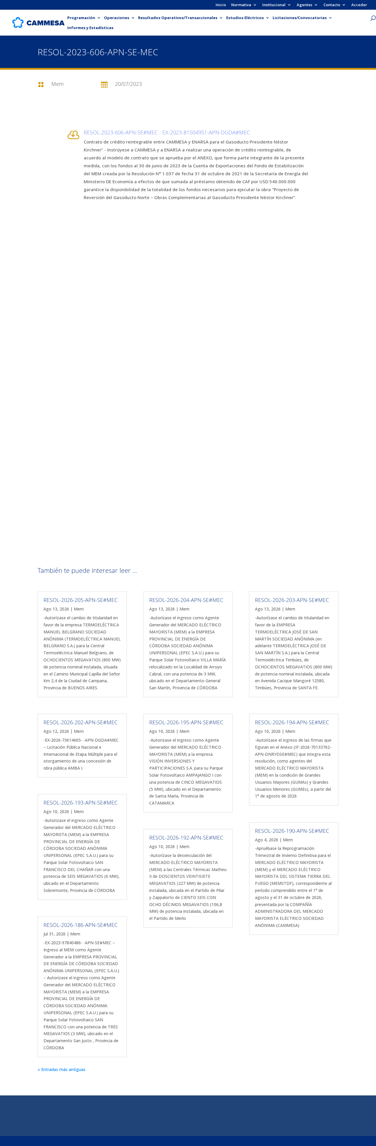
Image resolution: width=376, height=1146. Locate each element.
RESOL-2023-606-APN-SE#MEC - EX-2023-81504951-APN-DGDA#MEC (167, 132)
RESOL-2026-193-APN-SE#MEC (80, 802)
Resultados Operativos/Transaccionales (177, 18)
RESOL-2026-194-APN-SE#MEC (292, 722)
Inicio (221, 5)
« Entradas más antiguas (61, 1069)
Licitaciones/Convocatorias (300, 18)
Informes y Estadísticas (90, 28)
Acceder (359, 5)
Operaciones (116, 18)
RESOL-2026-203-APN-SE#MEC (292, 599)
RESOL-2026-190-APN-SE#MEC (292, 830)
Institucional (274, 5)
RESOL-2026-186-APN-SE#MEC (80, 924)
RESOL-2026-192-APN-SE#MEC (186, 837)
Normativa (241, 5)
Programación (81, 18)
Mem (79, 609)
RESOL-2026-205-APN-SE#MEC (80, 599)
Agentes (304, 5)
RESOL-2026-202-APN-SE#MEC (80, 722)
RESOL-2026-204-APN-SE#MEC (186, 599)
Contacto (331, 5)
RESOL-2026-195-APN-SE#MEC (186, 722)
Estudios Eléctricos (245, 18)
